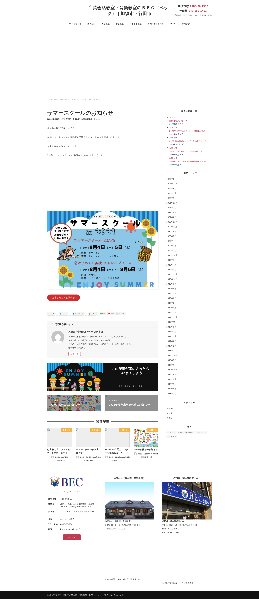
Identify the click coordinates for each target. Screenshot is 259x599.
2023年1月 (171, 193)
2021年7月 (171, 207)
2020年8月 (171, 231)
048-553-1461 (198, 10)
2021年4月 (171, 212)
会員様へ (170, 418)
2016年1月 (171, 365)
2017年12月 (172, 317)
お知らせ (97, 119)
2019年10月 (172, 255)
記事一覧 (75, 354)
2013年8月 (171, 389)
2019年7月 (171, 260)
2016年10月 (172, 355)
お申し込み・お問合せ (63, 297)
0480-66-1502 (199, 6)
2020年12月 (172, 222)
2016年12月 (172, 351)
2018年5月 (171, 303)
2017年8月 (171, 327)
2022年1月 (171, 198)
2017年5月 (171, 336)
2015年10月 (172, 370)
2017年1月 (171, 346)
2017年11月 (171, 322)
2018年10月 (172, 279)
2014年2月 (171, 379)
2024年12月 (172, 184)
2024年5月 (171, 188)
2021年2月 (171, 217)
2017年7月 (171, 332)
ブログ (169, 413)
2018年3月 (171, 312)
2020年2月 (171, 246)
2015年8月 (171, 374)
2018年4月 (171, 308)
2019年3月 (171, 269)
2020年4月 (171, 241)
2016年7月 (171, 360)
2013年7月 (171, 394)
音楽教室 (172, 437)
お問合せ (72, 537)
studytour (202, 432)
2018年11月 (171, 274)
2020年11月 (171, 227)
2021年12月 (172, 203)
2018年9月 (171, 284)
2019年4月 (171, 265)
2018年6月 (171, 298)
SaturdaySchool (186, 432)
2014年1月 (171, 384)
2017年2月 (171, 341)
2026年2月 (171, 179)
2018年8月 (171, 289)
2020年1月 (171, 250)
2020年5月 (171, 236)
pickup (172, 432)
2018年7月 (171, 293)
